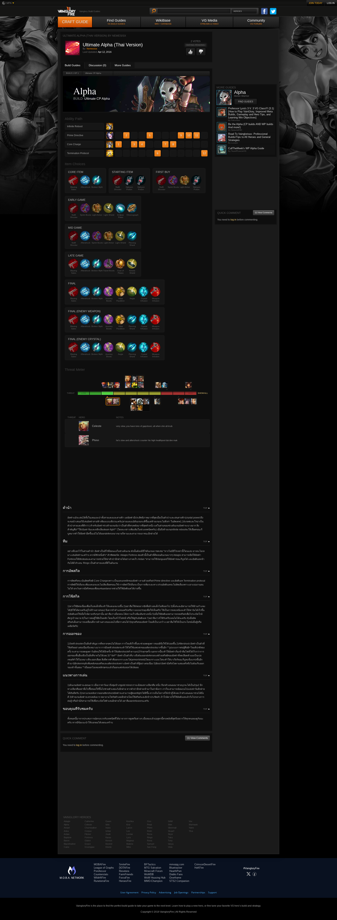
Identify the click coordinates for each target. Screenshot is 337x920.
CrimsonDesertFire (205, 864)
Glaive (88, 840)
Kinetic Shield (132, 272)
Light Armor (185, 187)
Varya (170, 844)
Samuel (150, 844)
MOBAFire (100, 864)
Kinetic (109, 847)
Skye (170, 834)
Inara (108, 828)
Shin (170, 824)
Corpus (88, 831)
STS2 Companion (179, 880)
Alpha (66, 824)
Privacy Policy (148, 892)
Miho (128, 847)
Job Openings (181, 892)
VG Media (209, 22)
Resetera (124, 871)
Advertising (165, 892)
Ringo (150, 837)
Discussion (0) (97, 65)
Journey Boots (109, 299)
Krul (128, 824)
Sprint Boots (173, 187)
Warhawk (193, 824)
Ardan (66, 834)
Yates (191, 828)
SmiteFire (124, 864)
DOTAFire (124, 867)
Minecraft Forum (153, 871)
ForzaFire (124, 877)
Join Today (315, 3)
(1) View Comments (197, 738)
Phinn (149, 828)
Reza (149, 834)
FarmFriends (126, 874)
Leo (128, 831)
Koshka (130, 821)
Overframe (175, 877)
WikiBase (163, 22)
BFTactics (150, 864)
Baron (66, 840)
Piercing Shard (132, 244)
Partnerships (198, 892)
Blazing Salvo (73, 188)
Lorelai (129, 834)
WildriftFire (100, 877)
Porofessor (100, 871)
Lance (129, 828)
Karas (108, 837)
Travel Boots (108, 271)
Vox (190, 821)
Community (256, 22)
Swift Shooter (117, 188)
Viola (170, 847)
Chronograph (132, 215)
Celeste (88, 824)
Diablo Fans (176, 874)
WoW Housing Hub (154, 877)
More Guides (123, 65)
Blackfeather (70, 844)
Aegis (132, 298)
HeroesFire (125, 880)
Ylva (191, 831)
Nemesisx (92, 48)
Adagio (67, 821)
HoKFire (199, 867)
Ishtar (108, 831)
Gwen (108, 821)
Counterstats (101, 874)
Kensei (109, 840)
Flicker (88, 834)
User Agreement (129, 892)
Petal (149, 824)
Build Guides (72, 65)
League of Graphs (104, 867)
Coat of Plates (120, 272)
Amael (67, 828)
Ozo (149, 821)
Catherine (89, 821)
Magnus (130, 840)
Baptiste (67, 837)
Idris (108, 824)
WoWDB (149, 874)
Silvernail (172, 828)
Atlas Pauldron (120, 299)
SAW (170, 821)
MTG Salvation (152, 867)
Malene (129, 844)
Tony (170, 840)
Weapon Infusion (156, 299)
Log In (331, 3)
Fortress (89, 837)
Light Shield (109, 215)
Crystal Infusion (144, 299)
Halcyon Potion (129, 188)
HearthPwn (175, 871)
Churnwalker (91, 828)
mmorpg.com (176, 864)
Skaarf (171, 831)
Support (212, 892)
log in (79, 745)
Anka (66, 831)
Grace (88, 844)
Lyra (128, 837)
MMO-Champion (153, 880)
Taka (170, 837)
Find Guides (116, 22)
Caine (66, 847)
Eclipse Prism (120, 216)
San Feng (151, 847)
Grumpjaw (89, 847)
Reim (149, 831)
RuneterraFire (101, 880)
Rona (149, 840)
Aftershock (85, 187)
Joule (108, 834)
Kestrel (109, 844)
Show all (203, 393)
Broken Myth (97, 187)
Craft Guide (75, 22)
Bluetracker (175, 867)
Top (205, 508)
